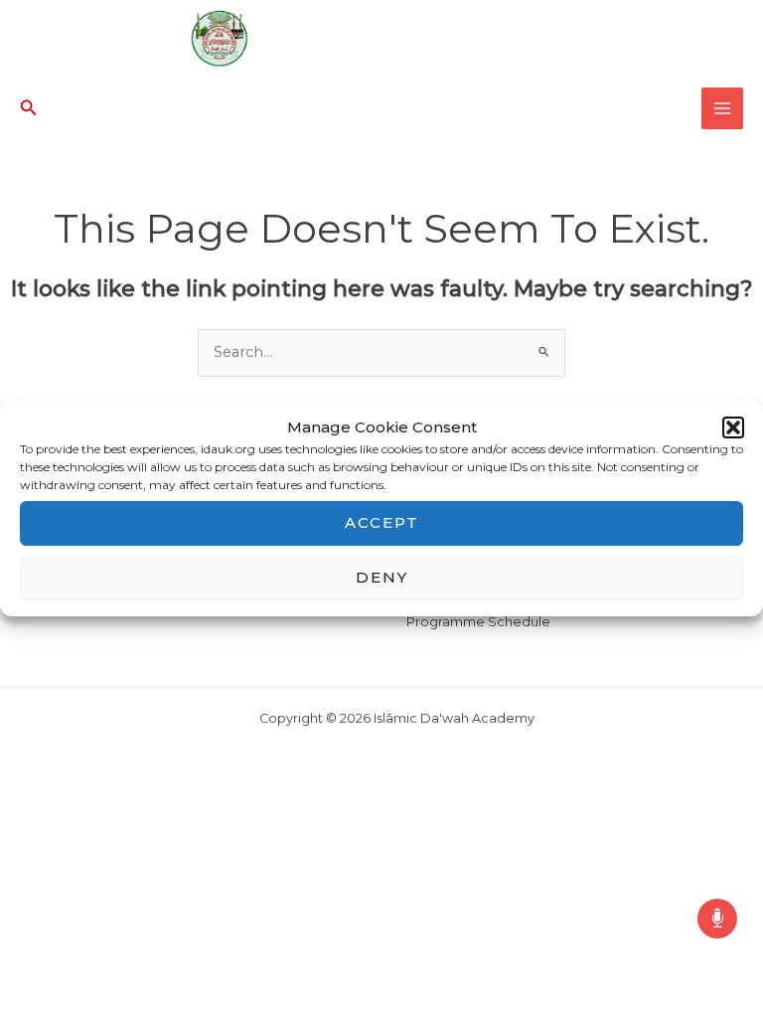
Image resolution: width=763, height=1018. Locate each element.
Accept (382, 522)
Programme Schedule (478, 621)
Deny (382, 577)
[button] (733, 427)
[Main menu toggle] (722, 108)
